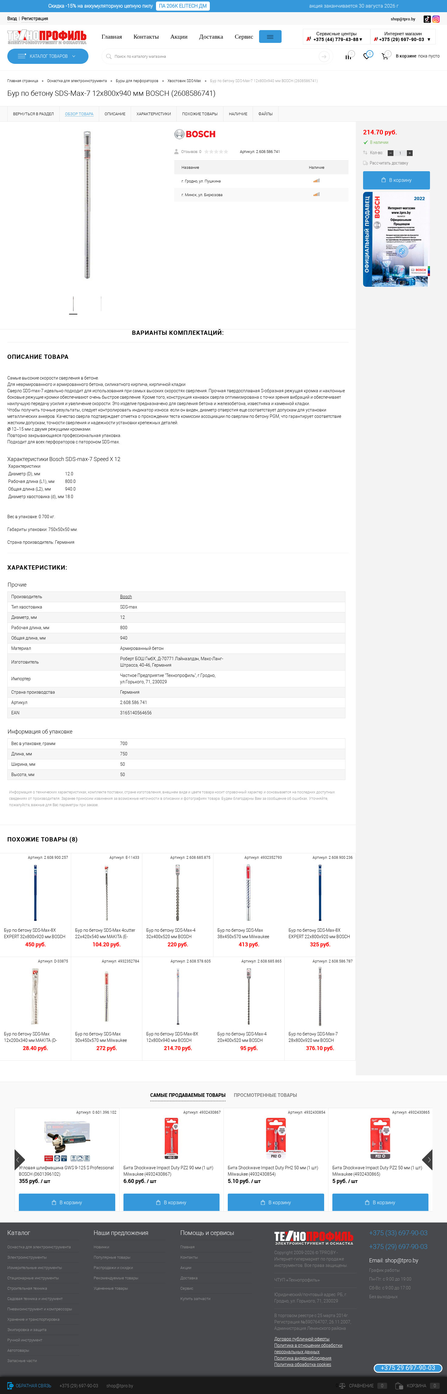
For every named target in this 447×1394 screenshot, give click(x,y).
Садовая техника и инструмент (35, 1298)
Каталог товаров (49, 56)
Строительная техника (27, 1288)
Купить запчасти (195, 1298)
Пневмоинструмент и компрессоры (39, 1309)
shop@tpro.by (401, 1260)
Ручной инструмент (24, 1340)
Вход (12, 18)
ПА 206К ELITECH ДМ (183, 6)
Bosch (126, 596)
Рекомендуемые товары (116, 1278)
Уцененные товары (111, 1288)
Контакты (146, 36)
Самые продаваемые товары (188, 1095)
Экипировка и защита (27, 1329)
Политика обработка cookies (302, 1364)
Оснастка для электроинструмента (39, 1247)
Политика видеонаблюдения (302, 1358)
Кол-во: (377, 152)
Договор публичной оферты (302, 1339)
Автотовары (18, 1350)
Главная (112, 36)
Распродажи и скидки (113, 1267)
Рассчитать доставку (389, 163)
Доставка (211, 36)
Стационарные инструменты (33, 1278)
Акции (179, 36)
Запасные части (22, 1360)
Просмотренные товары (265, 1095)
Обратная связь (33, 1385)
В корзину (400, 180)
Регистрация (35, 18)
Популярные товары (112, 1257)
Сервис (244, 36)
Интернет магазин (405, 36)
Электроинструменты (27, 1257)
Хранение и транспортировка (33, 1319)
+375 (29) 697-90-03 (79, 1385)
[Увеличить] (87, 205)
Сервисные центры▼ (338, 36)
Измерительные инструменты (34, 1267)
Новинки (101, 1247)
